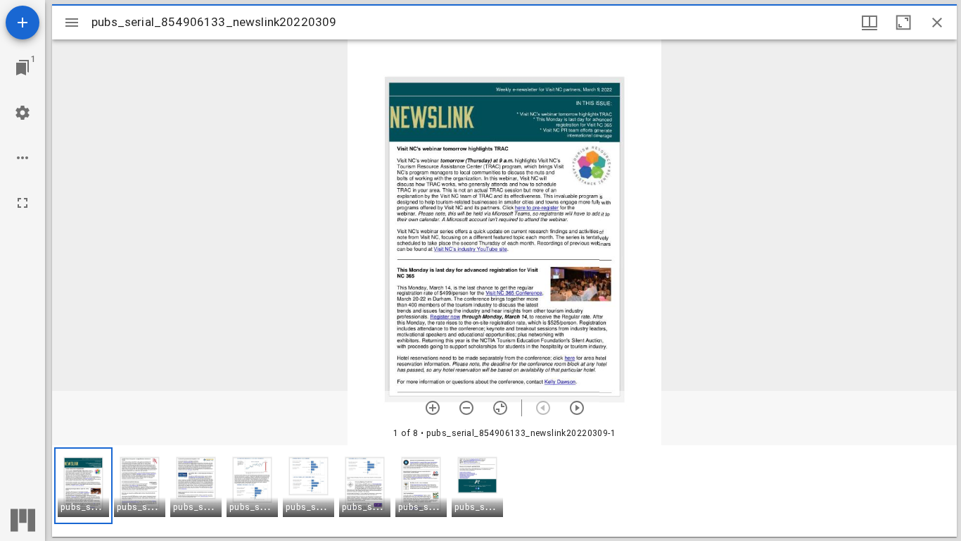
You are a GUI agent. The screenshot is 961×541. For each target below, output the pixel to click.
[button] (83, 486)
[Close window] (937, 22)
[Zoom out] (466, 408)
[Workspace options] (22, 158)
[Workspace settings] (22, 113)
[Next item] (577, 408)
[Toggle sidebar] (72, 22)
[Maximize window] (903, 22)
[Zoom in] (433, 408)
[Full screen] (22, 203)
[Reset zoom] (500, 408)
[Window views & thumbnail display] (869, 22)
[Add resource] (22, 22)
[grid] (504, 491)
